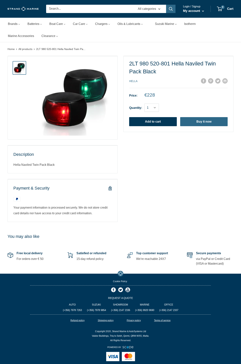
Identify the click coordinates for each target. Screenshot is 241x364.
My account (192, 11)
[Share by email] (225, 81)
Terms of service (162, 320)
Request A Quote (120, 297)
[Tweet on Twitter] (217, 81)
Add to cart (153, 121)
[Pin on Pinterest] (210, 81)
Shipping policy (106, 320)
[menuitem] (14, 24)
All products (25, 49)
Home (11, 49)
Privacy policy (134, 320)
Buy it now (203, 121)
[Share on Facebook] (203, 81)
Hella (133, 81)
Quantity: (135, 107)
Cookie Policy (120, 281)
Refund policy (77, 320)
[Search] (170, 9)
